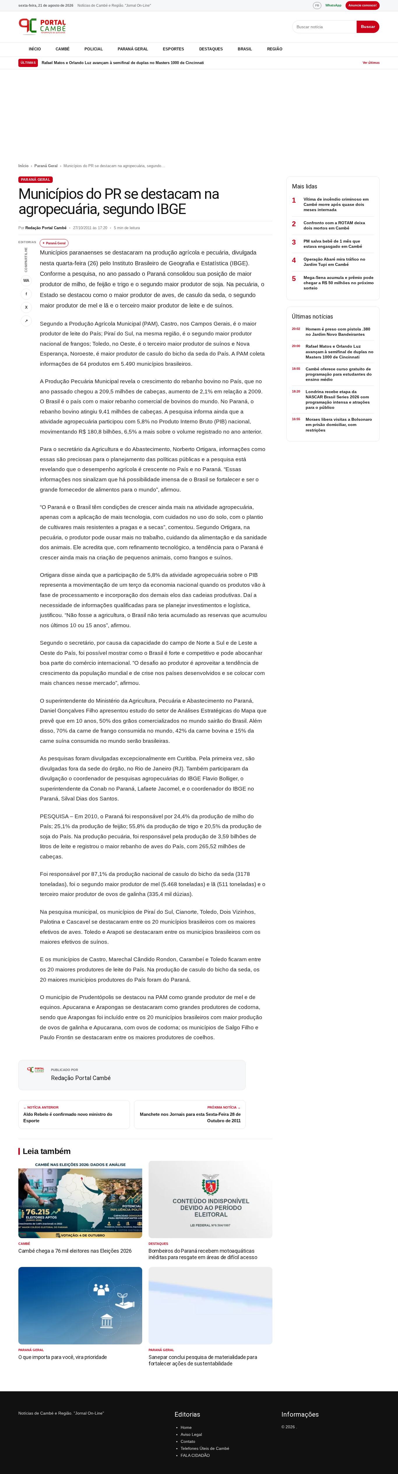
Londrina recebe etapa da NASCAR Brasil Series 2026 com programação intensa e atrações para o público (338, 399)
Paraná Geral (133, 49)
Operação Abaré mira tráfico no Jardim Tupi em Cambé (334, 262)
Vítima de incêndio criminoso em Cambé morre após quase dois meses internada (336, 204)
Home (186, 1427)
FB (317, 5)
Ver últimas (371, 62)
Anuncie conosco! (362, 5)
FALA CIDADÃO (195, 1455)
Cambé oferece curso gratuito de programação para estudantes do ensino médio (339, 374)
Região (274, 49)
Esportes (173, 49)
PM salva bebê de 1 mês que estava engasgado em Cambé (333, 244)
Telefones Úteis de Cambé (205, 1448)
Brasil (245, 49)
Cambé (63, 49)
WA (26, 280)
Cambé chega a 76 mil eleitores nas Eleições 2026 (75, 1251)
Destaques (211, 49)
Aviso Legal (191, 1434)
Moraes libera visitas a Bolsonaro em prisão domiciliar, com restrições (339, 424)
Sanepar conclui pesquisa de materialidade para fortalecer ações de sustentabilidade (203, 1360)
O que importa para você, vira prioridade (62, 1357)
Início (35, 49)
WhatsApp (333, 5)
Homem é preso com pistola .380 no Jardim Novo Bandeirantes (338, 332)
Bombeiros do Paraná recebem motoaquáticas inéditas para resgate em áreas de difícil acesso (203, 1254)
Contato (188, 1441)
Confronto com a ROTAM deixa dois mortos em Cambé (334, 225)
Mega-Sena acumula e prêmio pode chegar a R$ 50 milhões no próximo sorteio (339, 282)
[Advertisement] (199, 119)
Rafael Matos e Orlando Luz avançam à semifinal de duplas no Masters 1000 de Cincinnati (123, 63)
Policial (93, 49)
